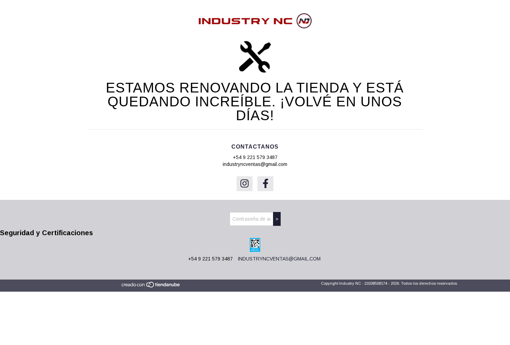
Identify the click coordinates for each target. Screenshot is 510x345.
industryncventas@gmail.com (255, 164)
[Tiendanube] (151, 286)
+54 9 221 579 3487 (255, 157)
